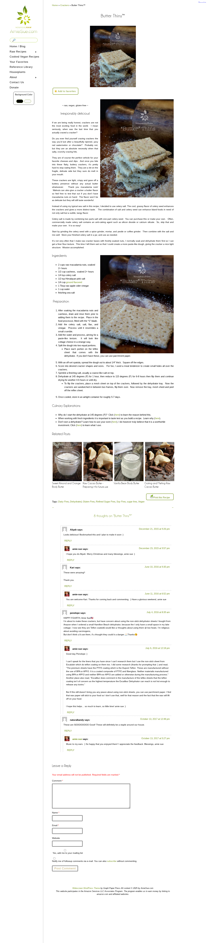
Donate (14, 87)
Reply (68, 540)
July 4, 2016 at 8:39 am (158, 612)
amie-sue (77, 739)
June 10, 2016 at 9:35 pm (157, 566)
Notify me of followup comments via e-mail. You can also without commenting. (94, 861)
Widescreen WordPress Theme (86, 888)
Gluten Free (89, 501)
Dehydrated (76, 501)
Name (55, 812)
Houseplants (18, 72)
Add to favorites (67, 91)
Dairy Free (63, 501)
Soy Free (121, 501)
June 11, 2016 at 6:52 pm (157, 593)
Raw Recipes (17, 52)
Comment (57, 780)
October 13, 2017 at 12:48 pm (155, 719)
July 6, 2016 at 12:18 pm (157, 648)
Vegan (141, 501)
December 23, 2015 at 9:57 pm (154, 548)
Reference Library (21, 67)
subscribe (111, 861)
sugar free (132, 501)
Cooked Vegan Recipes (24, 56)
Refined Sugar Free (105, 501)
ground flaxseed (74, 282)
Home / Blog (17, 46)
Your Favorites (19, 61)
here (117, 414)
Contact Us (17, 82)
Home (55, 5)
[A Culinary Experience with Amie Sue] (24, 19)
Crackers (64, 5)
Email (55, 825)
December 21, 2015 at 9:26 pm (154, 529)
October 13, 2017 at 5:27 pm (155, 738)
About (12, 77)
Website (56, 838)
